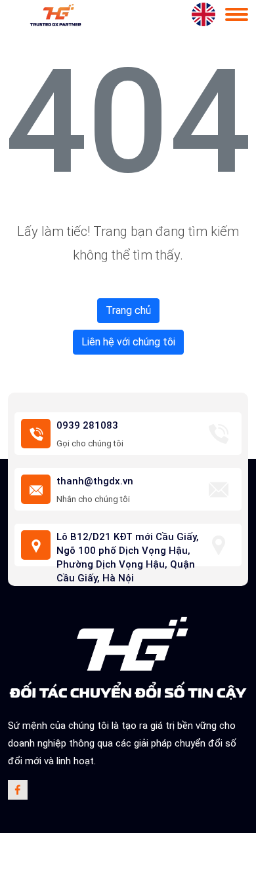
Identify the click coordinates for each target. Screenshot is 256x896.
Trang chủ (128, 310)
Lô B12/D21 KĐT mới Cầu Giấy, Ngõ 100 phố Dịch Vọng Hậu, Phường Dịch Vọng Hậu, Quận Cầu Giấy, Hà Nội (127, 557)
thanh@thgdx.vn (94, 481)
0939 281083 (87, 425)
